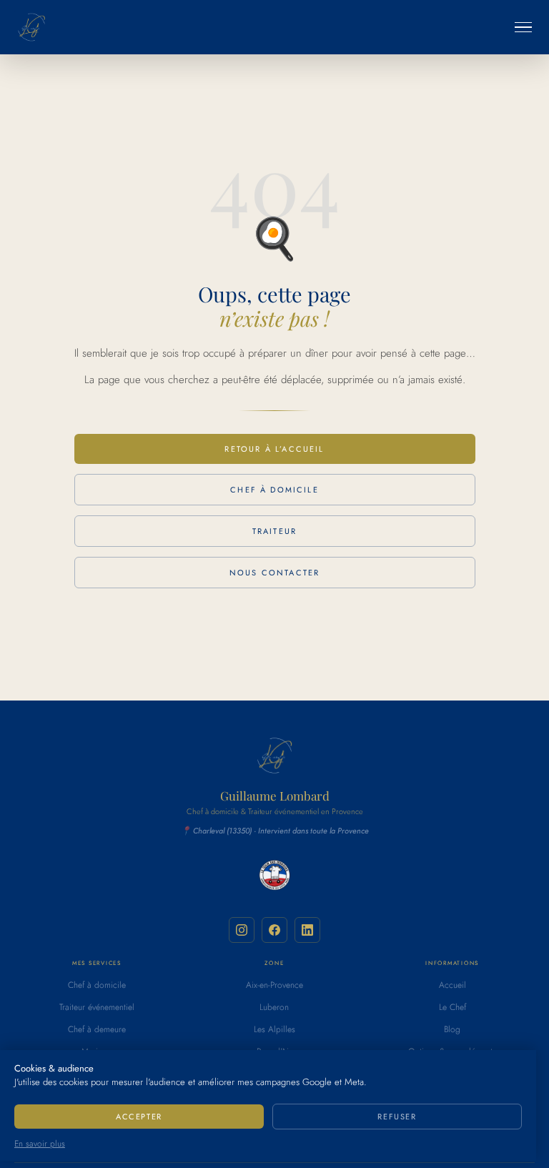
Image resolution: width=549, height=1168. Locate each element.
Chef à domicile (274, 489)
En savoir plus (39, 1143)
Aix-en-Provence (274, 985)
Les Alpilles (274, 1029)
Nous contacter (274, 572)
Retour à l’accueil (274, 449)
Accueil (452, 985)
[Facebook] (274, 930)
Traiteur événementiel (96, 1007)
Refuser (396, 1116)
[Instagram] (241, 930)
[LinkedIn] (307, 930)
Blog (452, 1029)
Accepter (139, 1116)
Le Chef (452, 1007)
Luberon (274, 1007)
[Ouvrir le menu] (523, 27)
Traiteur (274, 531)
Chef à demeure (97, 1029)
